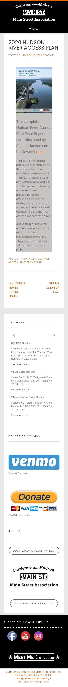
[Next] (54, 335)
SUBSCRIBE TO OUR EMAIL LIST (34, 603)
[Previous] (13, 335)
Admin (50, 55)
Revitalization (31, 259)
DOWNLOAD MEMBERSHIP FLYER (34, 551)
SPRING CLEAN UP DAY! (52, 287)
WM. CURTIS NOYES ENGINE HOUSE (17, 290)
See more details (20, 364)
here (38, 152)
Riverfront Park (30, 262)
